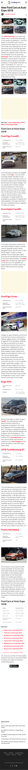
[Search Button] (26, 2)
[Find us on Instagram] (14, 766)
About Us (14, 754)
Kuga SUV (6, 381)
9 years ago (6, 16)
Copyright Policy (19, 753)
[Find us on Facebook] (10, 766)
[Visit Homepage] (14, 2)
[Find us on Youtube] (16, 766)
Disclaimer (11, 753)
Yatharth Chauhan (10, 14)
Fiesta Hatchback (10, 529)
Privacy (5, 753)
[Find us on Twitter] (12, 766)
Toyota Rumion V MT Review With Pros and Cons (13, 739)
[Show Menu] (2, 2)
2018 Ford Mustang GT (12, 449)
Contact (8, 754)
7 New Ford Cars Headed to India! (13, 652)
